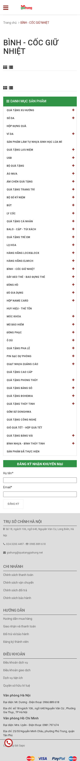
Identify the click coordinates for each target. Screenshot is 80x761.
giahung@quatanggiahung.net (25, 552)
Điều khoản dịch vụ (15, 662)
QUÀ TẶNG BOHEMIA (20, 395)
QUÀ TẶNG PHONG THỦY (22, 380)
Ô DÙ (10, 340)
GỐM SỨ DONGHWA (19, 411)
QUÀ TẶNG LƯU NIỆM (20, 149)
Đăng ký (13, 503)
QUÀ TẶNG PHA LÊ (18, 348)
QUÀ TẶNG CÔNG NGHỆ (21, 419)
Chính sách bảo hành (17, 598)
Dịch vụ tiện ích (13, 678)
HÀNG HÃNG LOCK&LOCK (23, 253)
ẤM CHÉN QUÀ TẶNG (20, 181)
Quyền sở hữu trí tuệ (16, 685)
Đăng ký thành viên (16, 641)
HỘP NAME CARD (17, 300)
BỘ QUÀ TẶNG (15, 165)
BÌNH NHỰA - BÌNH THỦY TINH (26, 443)
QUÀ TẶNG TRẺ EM (18, 237)
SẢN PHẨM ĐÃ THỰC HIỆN (23, 451)
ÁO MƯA (12, 173)
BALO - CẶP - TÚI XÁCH (21, 229)
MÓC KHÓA (14, 316)
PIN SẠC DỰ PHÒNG (19, 356)
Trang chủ (10, 22)
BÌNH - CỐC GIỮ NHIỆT (21, 269)
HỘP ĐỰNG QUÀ (16, 126)
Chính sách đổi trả (15, 590)
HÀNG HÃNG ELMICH (20, 260)
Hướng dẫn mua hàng (17, 618)
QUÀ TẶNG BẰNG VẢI (20, 435)
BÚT (9, 205)
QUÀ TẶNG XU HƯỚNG (20, 110)
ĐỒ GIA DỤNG (15, 292)
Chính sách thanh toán (18, 575)
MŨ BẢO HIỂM (15, 324)
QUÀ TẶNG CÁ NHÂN (20, 221)
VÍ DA (10, 133)
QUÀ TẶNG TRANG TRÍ (21, 189)
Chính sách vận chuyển (18, 582)
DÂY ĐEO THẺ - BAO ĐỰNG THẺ (26, 276)
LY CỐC (11, 213)
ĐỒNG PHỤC (14, 332)
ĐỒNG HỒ (12, 284)
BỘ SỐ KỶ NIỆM (16, 197)
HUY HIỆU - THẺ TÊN (19, 308)
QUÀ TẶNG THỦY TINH (21, 403)
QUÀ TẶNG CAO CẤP (19, 372)
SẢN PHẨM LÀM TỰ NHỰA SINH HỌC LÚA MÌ (34, 141)
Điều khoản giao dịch (17, 670)
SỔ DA (10, 118)
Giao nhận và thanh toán (19, 626)
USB (9, 157)
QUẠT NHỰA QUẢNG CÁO (22, 364)
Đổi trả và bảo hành (16, 634)
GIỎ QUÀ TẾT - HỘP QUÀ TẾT (24, 427)
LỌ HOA (11, 245)
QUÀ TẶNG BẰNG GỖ (19, 388)
